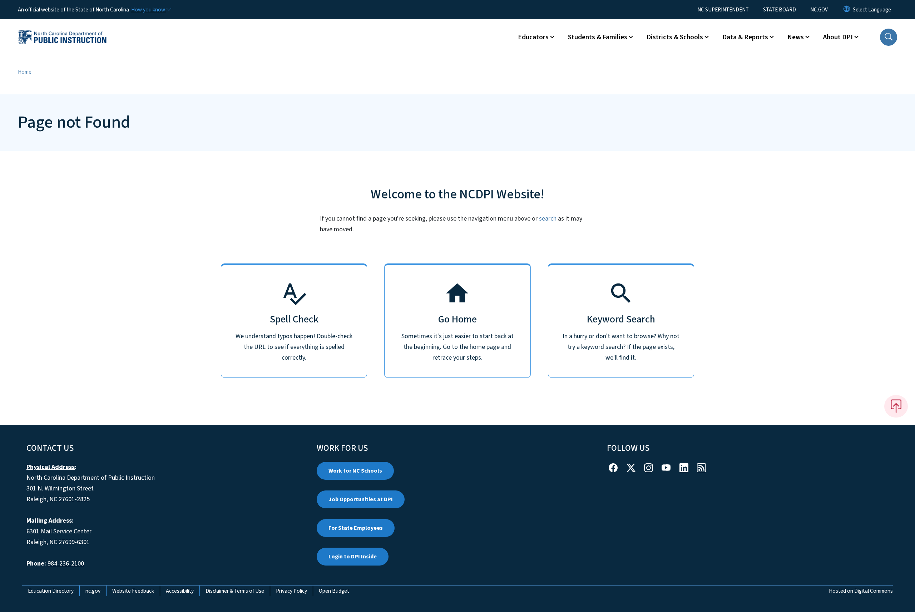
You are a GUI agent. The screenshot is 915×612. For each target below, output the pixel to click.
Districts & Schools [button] (675, 37)
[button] (888, 37)
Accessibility (180, 591)
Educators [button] (533, 37)
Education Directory (51, 591)
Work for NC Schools (355, 471)
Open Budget (334, 591)
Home (24, 72)
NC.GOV (819, 10)
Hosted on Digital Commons (861, 591)
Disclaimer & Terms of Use (235, 591)
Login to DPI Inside (352, 557)
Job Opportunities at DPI (360, 499)
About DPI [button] (838, 37)
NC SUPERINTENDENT (723, 10)
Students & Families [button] (597, 37)
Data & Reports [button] (745, 37)
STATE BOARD (779, 10)
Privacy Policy (291, 591)
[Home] (62, 29)
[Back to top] (896, 406)
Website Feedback (133, 591)
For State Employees (355, 528)
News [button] (795, 37)
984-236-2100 (66, 563)
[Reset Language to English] (847, 9)
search (548, 218)
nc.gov (92, 591)
